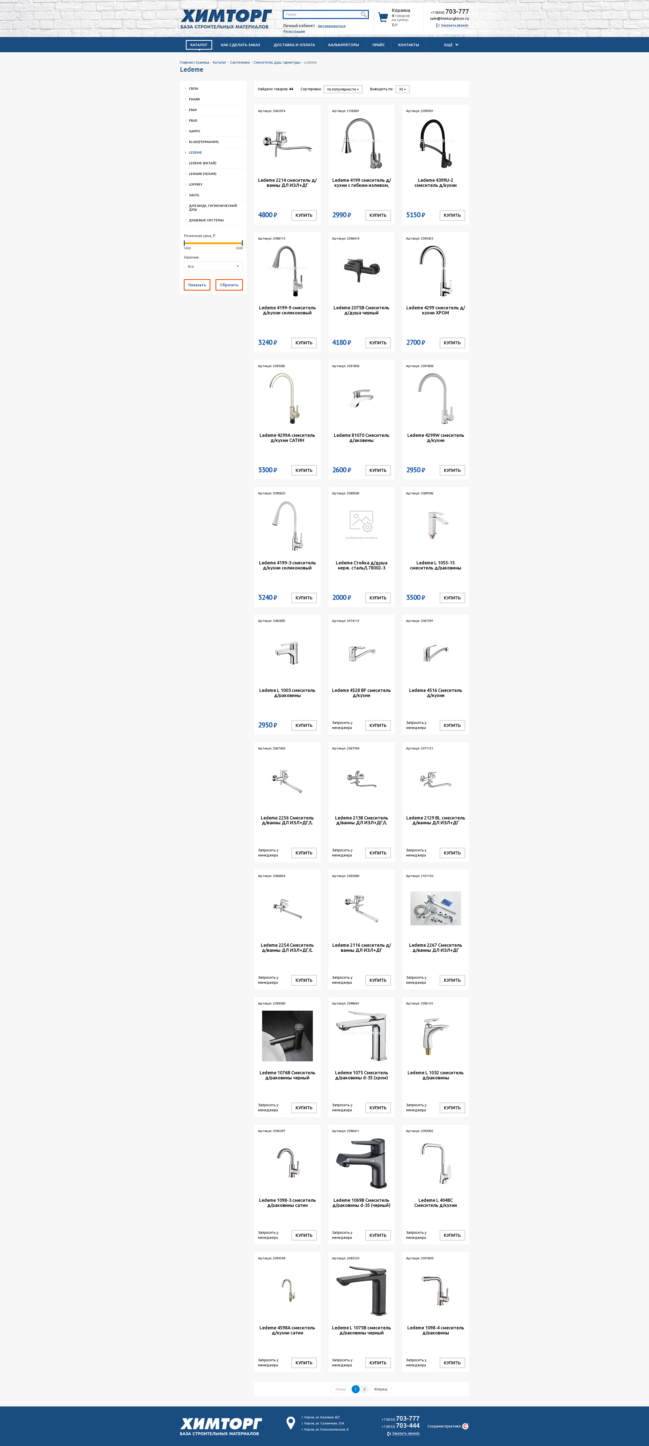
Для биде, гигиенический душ (213, 207)
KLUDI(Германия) (204, 142)
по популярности (342, 89)
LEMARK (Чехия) (203, 173)
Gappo (194, 131)
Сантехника (240, 62)
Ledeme (195, 152)
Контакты (408, 45)
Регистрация (294, 31)
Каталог (219, 62)
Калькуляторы (343, 45)
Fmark (194, 99)
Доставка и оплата (294, 45)
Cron (193, 88)
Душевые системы (206, 220)
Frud (193, 120)
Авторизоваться (332, 26)
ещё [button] (449, 45)
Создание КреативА (444, 1426)
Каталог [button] (199, 45)
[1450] (184, 243)
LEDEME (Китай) (203, 163)
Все (191, 266)
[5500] (242, 243)
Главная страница (194, 62)
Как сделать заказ (240, 45)
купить (304, 215)
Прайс (378, 45)
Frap (193, 110)
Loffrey (196, 184)
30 (401, 89)
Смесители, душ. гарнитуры (277, 62)
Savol (194, 195)
